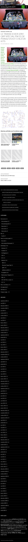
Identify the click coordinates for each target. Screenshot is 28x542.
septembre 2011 (4, 447)
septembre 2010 (4, 476)
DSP (1, 521)
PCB (9, 66)
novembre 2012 (4, 412)
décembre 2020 (4, 305)
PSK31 (22, 168)
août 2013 (3, 391)
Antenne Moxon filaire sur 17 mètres (10, 207)
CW (2, 255)
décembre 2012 (4, 410)
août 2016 (3, 317)
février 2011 (3, 464)
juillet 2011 (3, 451)
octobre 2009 (3, 503)
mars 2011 (3, 461)
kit (9, 525)
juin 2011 (3, 454)
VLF (2, 282)
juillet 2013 (3, 393)
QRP (11, 31)
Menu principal (26, 7)
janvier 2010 (3, 495)
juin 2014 (3, 366)
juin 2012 (3, 425)
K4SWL (18, 522)
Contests (3, 250)
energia (16, 521)
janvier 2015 (3, 349)
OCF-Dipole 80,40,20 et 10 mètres (9, 194)
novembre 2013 (4, 383)
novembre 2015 (4, 330)
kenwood (4, 525)
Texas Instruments (10, 530)
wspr (2, 534)
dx (2, 521)
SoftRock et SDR (5, 270)
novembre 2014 (4, 354)
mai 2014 (3, 369)
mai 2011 (3, 456)
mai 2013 (3, 398)
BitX (3, 262)
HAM (2, 522)
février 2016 (3, 322)
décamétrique (7, 521)
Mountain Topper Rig (6, 265)
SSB (2, 530)
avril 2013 (3, 400)
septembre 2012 (4, 417)
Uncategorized (4, 287)
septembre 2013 (4, 388)
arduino (14, 519)
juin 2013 (3, 395)
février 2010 (3, 493)
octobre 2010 (3, 473)
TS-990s (18, 533)
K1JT (15, 522)
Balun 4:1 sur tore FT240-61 (9, 197)
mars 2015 (3, 344)
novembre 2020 (4, 308)
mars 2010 (3, 490)
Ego (1, 233)
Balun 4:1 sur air (7, 202)
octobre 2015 (3, 332)
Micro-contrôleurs (5, 284)
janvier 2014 (3, 378)
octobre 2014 (3, 356)
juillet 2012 (3, 422)
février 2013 (3, 405)
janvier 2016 (3, 325)
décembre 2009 (4, 498)
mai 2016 (3, 320)
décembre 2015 (4, 327)
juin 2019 (3, 310)
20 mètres (4, 168)
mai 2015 (3, 339)
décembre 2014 (4, 352)
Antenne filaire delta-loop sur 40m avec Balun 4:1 (13, 199)
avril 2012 (3, 430)
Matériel (8, 31)
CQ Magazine (4, 253)
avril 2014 (3, 371)
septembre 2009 (4, 505)
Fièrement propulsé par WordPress (7, 540)
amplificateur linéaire (4, 519)
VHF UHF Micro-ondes (6, 279)
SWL (2, 277)
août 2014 (3, 361)
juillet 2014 (3, 364)
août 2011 (3, 449)
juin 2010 (3, 483)
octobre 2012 (3, 415)
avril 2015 (3, 342)
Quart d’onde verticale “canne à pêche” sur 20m (12, 192)
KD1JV (22, 522)
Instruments (3, 228)
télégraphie (23, 532)
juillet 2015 (3, 337)
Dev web (3, 240)
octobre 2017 (3, 313)
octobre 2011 (3, 444)
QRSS (12, 529)
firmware (20, 521)
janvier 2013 (3, 408)
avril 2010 (3, 488)
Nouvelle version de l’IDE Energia (8, 174)
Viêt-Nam (3, 289)
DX (2, 257)
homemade (11, 522)
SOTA (26, 528)
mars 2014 (3, 374)
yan (12, 43)
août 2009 (3, 508)
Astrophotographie (5, 223)
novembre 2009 (4, 500)
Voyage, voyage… (4, 292)
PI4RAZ (18, 168)
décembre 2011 (4, 439)
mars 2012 (3, 432)
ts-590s (12, 533)
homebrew (6, 522)
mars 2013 (3, 403)
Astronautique (4, 221)
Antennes (3, 248)
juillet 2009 (3, 510)
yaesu (5, 534)
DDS (25, 519)
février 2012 (3, 434)
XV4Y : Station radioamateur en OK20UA (9, 189)
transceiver (17, 530)
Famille (2, 236)
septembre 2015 (4, 335)
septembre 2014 (4, 359)
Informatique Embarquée (6, 243)
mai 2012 (3, 427)
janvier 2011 (3, 466)
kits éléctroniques (16, 525)
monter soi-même (13, 527)
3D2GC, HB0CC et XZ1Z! (6, 179)
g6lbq (13, 168)
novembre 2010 (4, 471)
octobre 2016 (3, 315)
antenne (10, 519)
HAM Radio (3, 31)
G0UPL (25, 521)
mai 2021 (3, 303)
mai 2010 (3, 486)
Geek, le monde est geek (6, 238)
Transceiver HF (5, 533)
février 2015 (3, 347)
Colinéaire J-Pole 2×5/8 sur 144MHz (9, 204)
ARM (18, 519)
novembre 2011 (4, 442)
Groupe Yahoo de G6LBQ (12, 70)
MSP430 (21, 527)
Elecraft (13, 521)
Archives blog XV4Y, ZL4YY (8, 7)
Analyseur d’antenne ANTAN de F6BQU (10, 209)
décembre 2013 (4, 381)
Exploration (3, 226)
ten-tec (4, 530)
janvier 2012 (3, 437)
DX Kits (9, 168)
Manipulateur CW (4, 527)
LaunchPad (24, 525)
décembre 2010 (4, 469)
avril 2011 (3, 459)
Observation (4, 231)
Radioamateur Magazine (6, 275)
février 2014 (3, 376)
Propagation (4, 272)
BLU (23, 519)
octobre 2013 (3, 386)
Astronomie (3, 218)
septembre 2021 (4, 300)
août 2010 (3, 478)
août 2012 (3, 420)
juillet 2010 (3, 481)
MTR (25, 527)
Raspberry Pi (17, 528)
